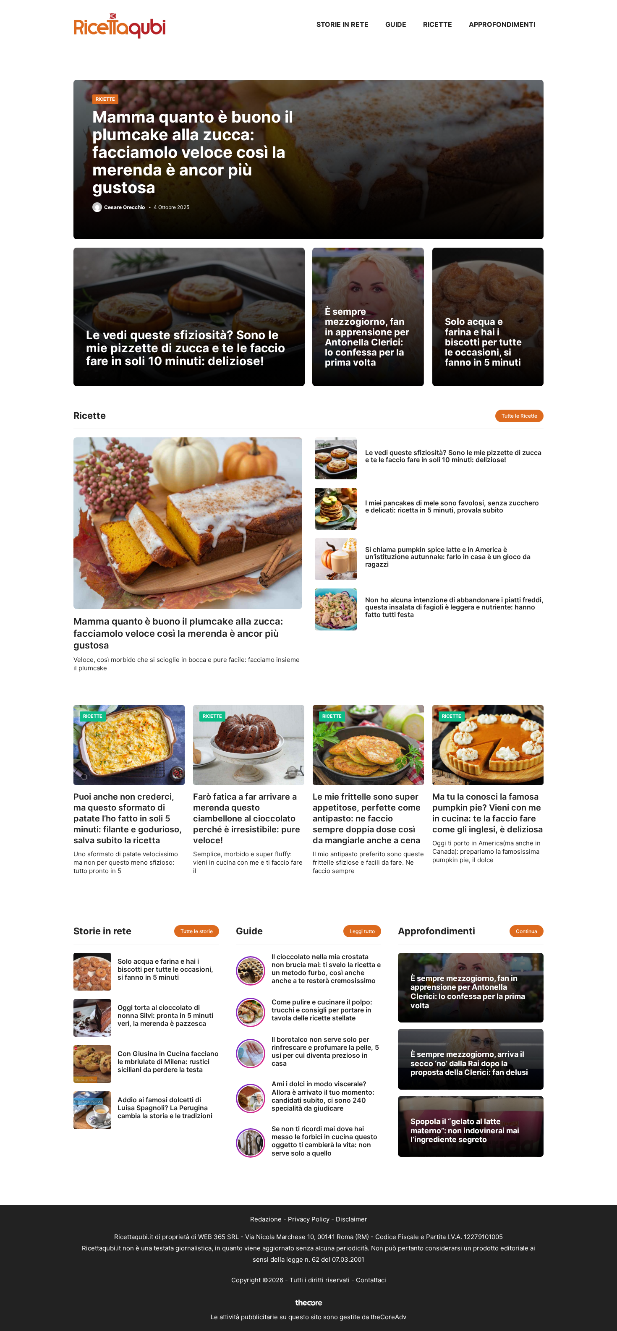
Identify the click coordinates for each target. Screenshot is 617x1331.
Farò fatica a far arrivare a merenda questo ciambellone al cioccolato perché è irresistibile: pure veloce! (246, 818)
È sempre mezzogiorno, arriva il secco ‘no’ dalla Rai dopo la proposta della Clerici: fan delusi (469, 1063)
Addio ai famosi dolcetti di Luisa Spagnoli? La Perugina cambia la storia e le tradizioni (165, 1108)
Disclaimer (351, 1219)
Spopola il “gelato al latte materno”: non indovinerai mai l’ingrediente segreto (464, 1130)
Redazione (266, 1219)
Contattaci (371, 1280)
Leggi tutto (362, 931)
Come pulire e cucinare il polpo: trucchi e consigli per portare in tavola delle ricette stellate (322, 1010)
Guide (395, 24)
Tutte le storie (196, 931)
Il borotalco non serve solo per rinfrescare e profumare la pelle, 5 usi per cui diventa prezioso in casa (325, 1051)
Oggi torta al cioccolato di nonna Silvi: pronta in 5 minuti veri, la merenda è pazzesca (165, 1015)
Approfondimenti (502, 24)
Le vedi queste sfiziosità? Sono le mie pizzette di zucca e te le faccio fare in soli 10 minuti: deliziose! (185, 348)
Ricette (437, 24)
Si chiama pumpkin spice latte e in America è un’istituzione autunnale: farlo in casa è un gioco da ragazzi (448, 556)
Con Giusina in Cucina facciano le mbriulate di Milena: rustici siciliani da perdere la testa (168, 1061)
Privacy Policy (308, 1219)
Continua (526, 931)
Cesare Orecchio (124, 207)
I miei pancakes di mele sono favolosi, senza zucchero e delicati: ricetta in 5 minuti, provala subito (452, 507)
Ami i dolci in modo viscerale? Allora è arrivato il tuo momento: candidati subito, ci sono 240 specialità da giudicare (323, 1096)
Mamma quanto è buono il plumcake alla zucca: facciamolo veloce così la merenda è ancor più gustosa (192, 151)
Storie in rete (342, 24)
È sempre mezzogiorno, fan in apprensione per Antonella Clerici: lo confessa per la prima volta (367, 337)
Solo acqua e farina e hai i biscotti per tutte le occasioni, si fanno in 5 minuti (483, 342)
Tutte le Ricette (519, 416)
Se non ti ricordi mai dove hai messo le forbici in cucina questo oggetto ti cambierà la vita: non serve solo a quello (324, 1140)
